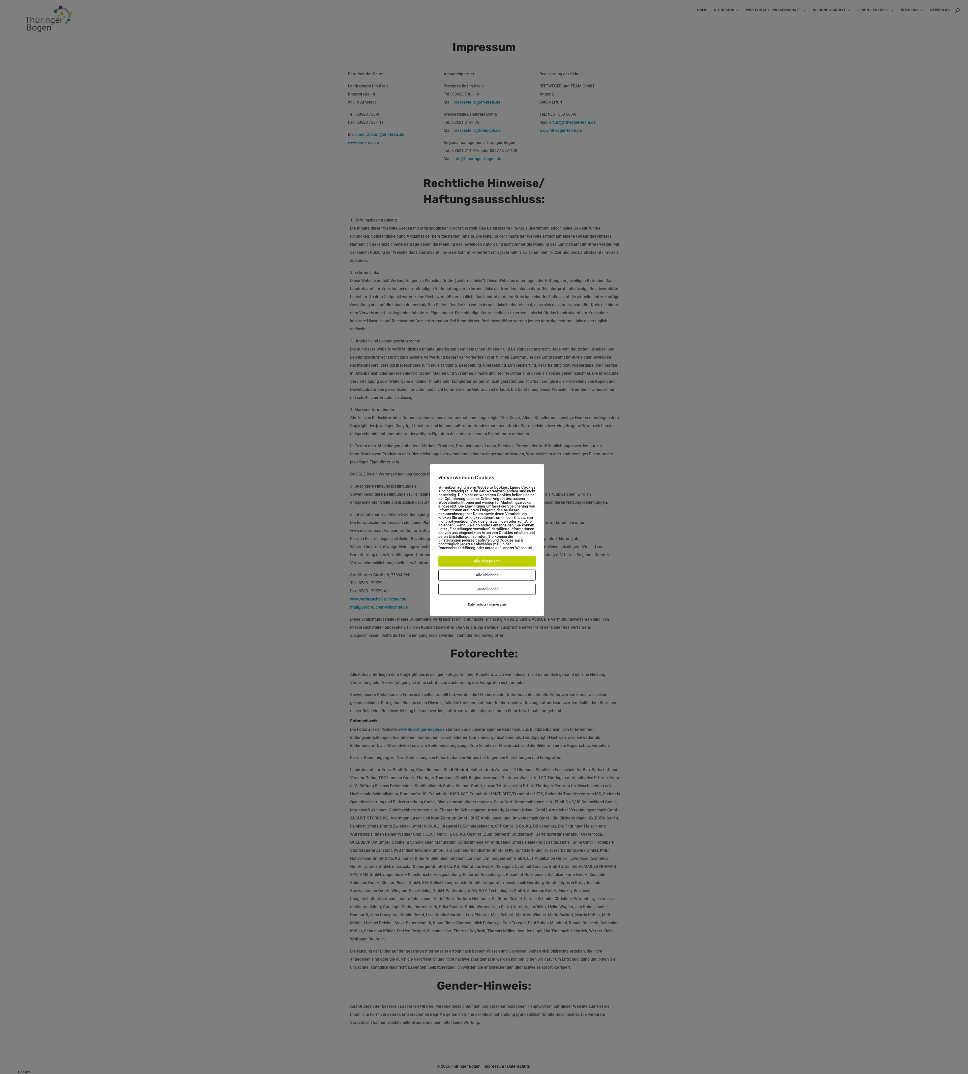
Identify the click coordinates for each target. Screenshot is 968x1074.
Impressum (497, 604)
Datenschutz (477, 604)
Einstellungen (487, 589)
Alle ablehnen (487, 575)
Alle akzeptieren (487, 561)
